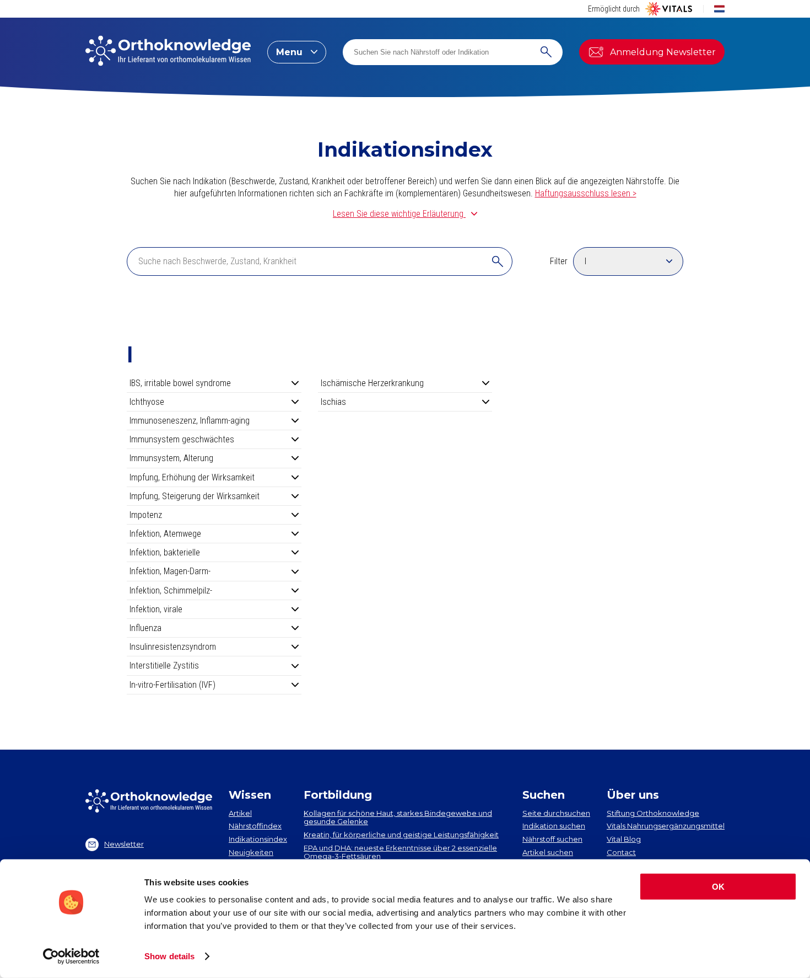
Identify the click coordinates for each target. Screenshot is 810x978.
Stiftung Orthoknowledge (653, 813)
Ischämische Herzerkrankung (372, 383)
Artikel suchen (547, 852)
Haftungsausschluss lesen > (585, 193)
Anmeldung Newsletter (663, 52)
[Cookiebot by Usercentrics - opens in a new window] (71, 956)
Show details (169, 956)
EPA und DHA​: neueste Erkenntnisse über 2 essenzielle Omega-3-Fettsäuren (400, 852)
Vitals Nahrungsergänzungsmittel (666, 825)
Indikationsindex (258, 839)
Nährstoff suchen (552, 839)
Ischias (333, 402)
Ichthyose (146, 402)
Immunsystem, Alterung (171, 458)
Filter (559, 261)
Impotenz (145, 515)
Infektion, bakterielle (164, 552)
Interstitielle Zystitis (164, 665)
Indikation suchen (553, 825)
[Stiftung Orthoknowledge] (168, 52)
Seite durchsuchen (556, 813)
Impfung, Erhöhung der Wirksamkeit (192, 477)
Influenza (145, 628)
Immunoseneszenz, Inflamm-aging (189, 420)
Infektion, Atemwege (165, 533)
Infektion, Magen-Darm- (169, 571)
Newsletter (124, 844)
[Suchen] (546, 52)
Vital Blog (624, 839)
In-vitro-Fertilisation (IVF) (172, 685)
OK (718, 886)
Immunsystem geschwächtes (181, 439)
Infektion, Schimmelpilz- (170, 590)
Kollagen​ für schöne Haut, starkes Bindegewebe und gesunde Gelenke (398, 817)
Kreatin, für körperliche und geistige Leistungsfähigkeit (401, 834)
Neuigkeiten (251, 852)
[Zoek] (497, 261)
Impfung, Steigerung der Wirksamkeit (194, 496)
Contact (621, 852)
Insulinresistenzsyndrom (172, 647)
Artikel (240, 813)
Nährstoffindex (255, 825)
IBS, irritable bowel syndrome (180, 383)
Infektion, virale (155, 609)
